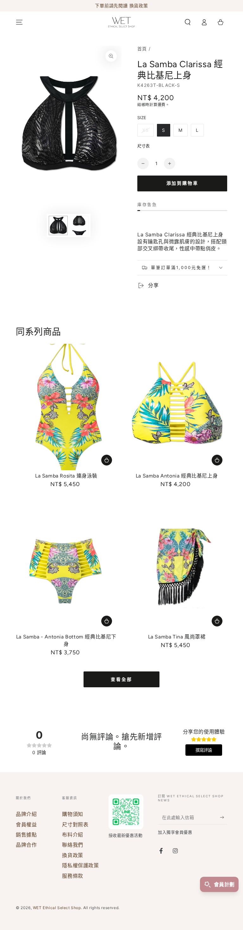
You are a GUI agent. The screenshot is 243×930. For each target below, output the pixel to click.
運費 (161, 104)
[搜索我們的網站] (187, 22)
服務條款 (72, 876)
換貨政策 (72, 855)
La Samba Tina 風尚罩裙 (177, 637)
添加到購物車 (182, 183)
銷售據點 (26, 834)
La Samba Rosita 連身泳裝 (66, 476)
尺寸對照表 (75, 824)
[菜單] (19, 22)
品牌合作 (26, 845)
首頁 (142, 48)
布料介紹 (72, 834)
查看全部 (121, 679)
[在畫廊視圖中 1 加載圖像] (58, 225)
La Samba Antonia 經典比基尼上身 (177, 476)
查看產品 (106, 460)
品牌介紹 (26, 814)
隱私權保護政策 (80, 865)
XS (145, 130)
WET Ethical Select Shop (57, 907)
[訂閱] (223, 817)
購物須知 (72, 814)
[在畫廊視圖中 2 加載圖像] (79, 225)
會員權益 (26, 824)
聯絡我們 (72, 845)
